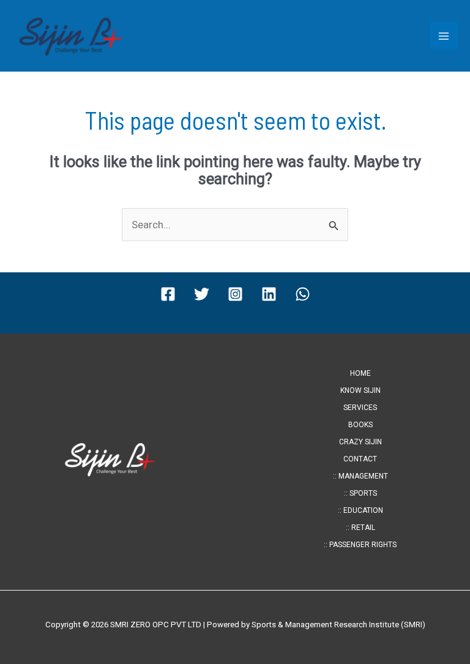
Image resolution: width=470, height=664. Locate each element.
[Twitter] (201, 294)
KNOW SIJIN (360, 390)
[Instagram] (235, 294)
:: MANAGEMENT (360, 476)
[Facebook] (168, 294)
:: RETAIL (360, 527)
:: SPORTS (360, 493)
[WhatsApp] (302, 294)
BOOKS (360, 424)
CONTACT (360, 459)
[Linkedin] (269, 294)
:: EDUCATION (360, 510)
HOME (360, 373)
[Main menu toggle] (444, 36)
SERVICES (360, 407)
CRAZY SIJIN (360, 442)
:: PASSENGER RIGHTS (360, 544)
